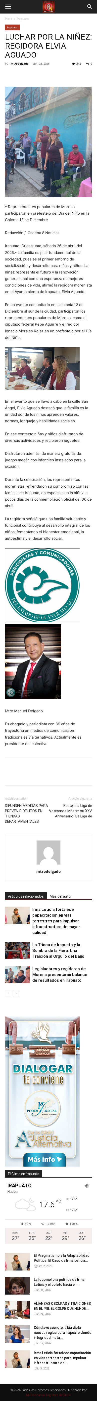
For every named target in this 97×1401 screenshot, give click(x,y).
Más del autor (61, 896)
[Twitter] (21, 75)
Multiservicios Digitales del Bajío (48, 1395)
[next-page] (16, 993)
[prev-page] (8, 993)
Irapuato (23, 19)
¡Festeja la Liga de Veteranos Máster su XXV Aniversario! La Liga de (70, 810)
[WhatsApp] (44, 75)
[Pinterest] (33, 75)
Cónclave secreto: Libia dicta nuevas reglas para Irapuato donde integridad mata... (62, 1333)
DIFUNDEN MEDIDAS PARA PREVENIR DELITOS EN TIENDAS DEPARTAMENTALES (26, 813)
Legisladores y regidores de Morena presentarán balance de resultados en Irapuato (59, 974)
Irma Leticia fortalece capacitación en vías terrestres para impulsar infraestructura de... (62, 1358)
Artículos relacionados (26, 896)
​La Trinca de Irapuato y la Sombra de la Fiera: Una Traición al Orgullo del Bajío (58, 950)
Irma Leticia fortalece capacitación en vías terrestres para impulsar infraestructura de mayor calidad (56, 921)
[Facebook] (10, 75)
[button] (8, 7)
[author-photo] (48, 864)
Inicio (8, 19)
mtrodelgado (20, 63)
